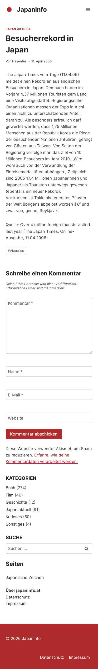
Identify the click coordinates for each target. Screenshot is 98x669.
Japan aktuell (18, 29)
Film (10, 495)
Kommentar (20, 303)
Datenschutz (18, 597)
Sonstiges (15, 524)
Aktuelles (16, 251)
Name (15, 371)
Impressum (16, 603)
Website (15, 418)
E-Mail (15, 394)
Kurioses (14, 516)
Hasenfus (19, 61)
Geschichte (16, 502)
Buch (10, 487)
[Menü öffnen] (87, 9)
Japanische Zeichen (25, 577)
